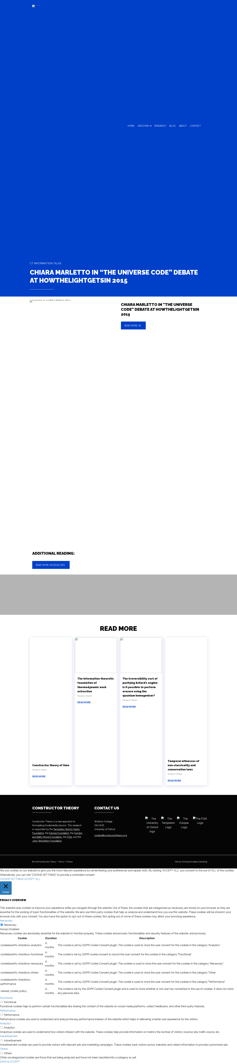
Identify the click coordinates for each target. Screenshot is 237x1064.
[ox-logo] (152, 825)
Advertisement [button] (9, 1036)
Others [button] (4, 1048)
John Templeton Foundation (47, 841)
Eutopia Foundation (59, 833)
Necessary (10, 924)
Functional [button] (6, 997)
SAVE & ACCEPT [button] (10, 1061)
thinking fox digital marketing (194, 862)
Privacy (69, 862)
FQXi (69, 837)
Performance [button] (7, 1010)
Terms (61, 862)
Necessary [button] (6, 920)
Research (160, 126)
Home (131, 126)
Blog (172, 126)
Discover (143, 126)
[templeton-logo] (168, 823)
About (183, 126)
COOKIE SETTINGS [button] (12, 879)
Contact (195, 126)
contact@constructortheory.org (110, 835)
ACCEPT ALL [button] (32, 879)
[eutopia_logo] (184, 823)
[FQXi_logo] (200, 821)
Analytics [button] (5, 1023)
